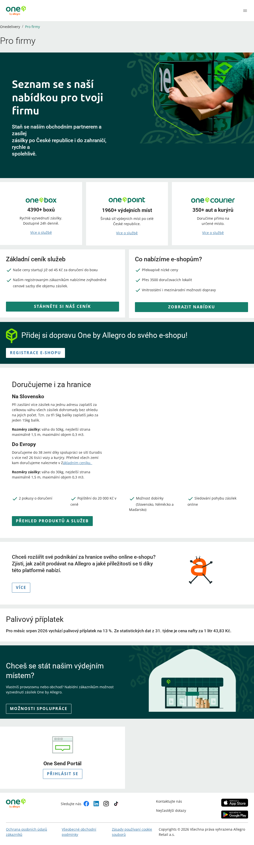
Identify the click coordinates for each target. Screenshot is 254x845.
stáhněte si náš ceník (62, 306)
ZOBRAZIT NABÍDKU (191, 307)
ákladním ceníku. (77, 462)
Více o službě (41, 232)
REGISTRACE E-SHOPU (35, 352)
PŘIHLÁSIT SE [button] (62, 773)
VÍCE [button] (21, 587)
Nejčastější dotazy (171, 810)
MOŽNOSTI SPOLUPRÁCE (38, 708)
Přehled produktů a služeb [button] (52, 521)
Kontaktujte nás (169, 801)
